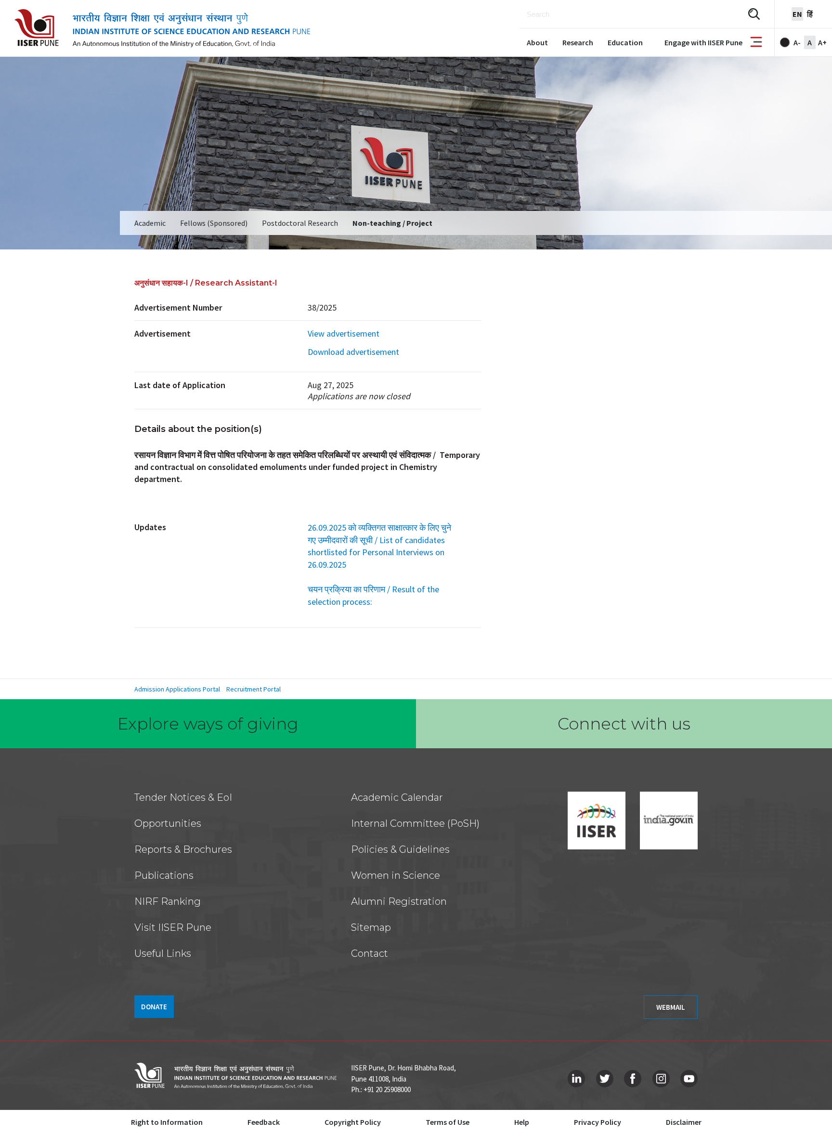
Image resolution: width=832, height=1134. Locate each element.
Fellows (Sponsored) (213, 223)
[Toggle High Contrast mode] (785, 42)
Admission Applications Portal (177, 689)
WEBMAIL (670, 1007)
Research (577, 42)
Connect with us (624, 724)
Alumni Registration (399, 901)
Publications (164, 875)
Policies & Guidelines (400, 849)
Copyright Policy (353, 1122)
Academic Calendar (397, 797)
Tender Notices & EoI (183, 797)
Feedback (263, 1122)
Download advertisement (353, 351)
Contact (369, 953)
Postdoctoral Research (300, 223)
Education (625, 42)
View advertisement (343, 333)
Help (521, 1122)
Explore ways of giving (208, 724)
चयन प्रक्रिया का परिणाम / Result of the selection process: (373, 595)
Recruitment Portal (253, 689)
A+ (822, 42)
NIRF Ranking (167, 901)
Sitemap (371, 927)
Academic (150, 223)
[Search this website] (754, 14)
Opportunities (167, 823)
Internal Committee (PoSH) (415, 823)
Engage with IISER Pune (703, 42)
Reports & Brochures (183, 849)
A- (797, 42)
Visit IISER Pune (172, 927)
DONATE (154, 1006)
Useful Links (162, 953)
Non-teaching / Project (392, 223)
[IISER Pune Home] (162, 28)
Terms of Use (447, 1122)
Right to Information (167, 1122)
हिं (810, 14)
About (537, 42)
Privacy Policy (597, 1122)
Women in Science (395, 875)
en (797, 14)
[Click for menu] (756, 42)
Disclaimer (684, 1122)
